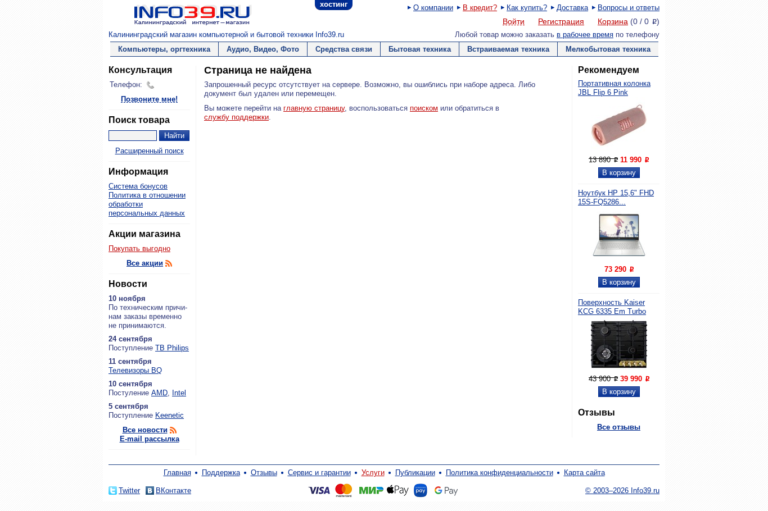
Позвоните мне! (149, 100)
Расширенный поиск (149, 151)
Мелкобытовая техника (608, 49)
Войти (514, 22)
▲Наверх (176, 463)
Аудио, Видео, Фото (263, 49)
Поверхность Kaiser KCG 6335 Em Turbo (612, 307)
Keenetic (169, 415)
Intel (179, 393)
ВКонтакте (173, 490)
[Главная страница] (179, 14)
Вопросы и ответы (628, 7)
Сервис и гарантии (319, 472)
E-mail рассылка (149, 439)
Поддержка (221, 472)
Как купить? (527, 7)
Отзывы (264, 472)
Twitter (129, 490)
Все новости (145, 430)
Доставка (572, 7)
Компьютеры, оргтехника (164, 49)
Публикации (415, 472)
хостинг (333, 4)
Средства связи (343, 49)
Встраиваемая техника (508, 49)
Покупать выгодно (139, 248)
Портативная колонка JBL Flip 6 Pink (614, 88)
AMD (159, 393)
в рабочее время (585, 34)
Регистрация (561, 21)
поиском (424, 108)
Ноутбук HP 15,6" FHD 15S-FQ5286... (616, 197)
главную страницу (314, 108)
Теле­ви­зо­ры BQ (135, 370)
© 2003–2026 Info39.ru (622, 490)
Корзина (613, 21)
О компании (433, 7)
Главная (177, 472)
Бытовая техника (419, 49)
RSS (168, 263)
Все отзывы (618, 427)
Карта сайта (584, 472)
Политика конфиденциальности (499, 472)
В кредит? (480, 7)
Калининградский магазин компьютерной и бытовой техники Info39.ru (226, 34)
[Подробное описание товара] (619, 151)
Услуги (373, 472)
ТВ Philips (172, 348)
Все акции (145, 263)
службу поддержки (236, 117)
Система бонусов (138, 186)
